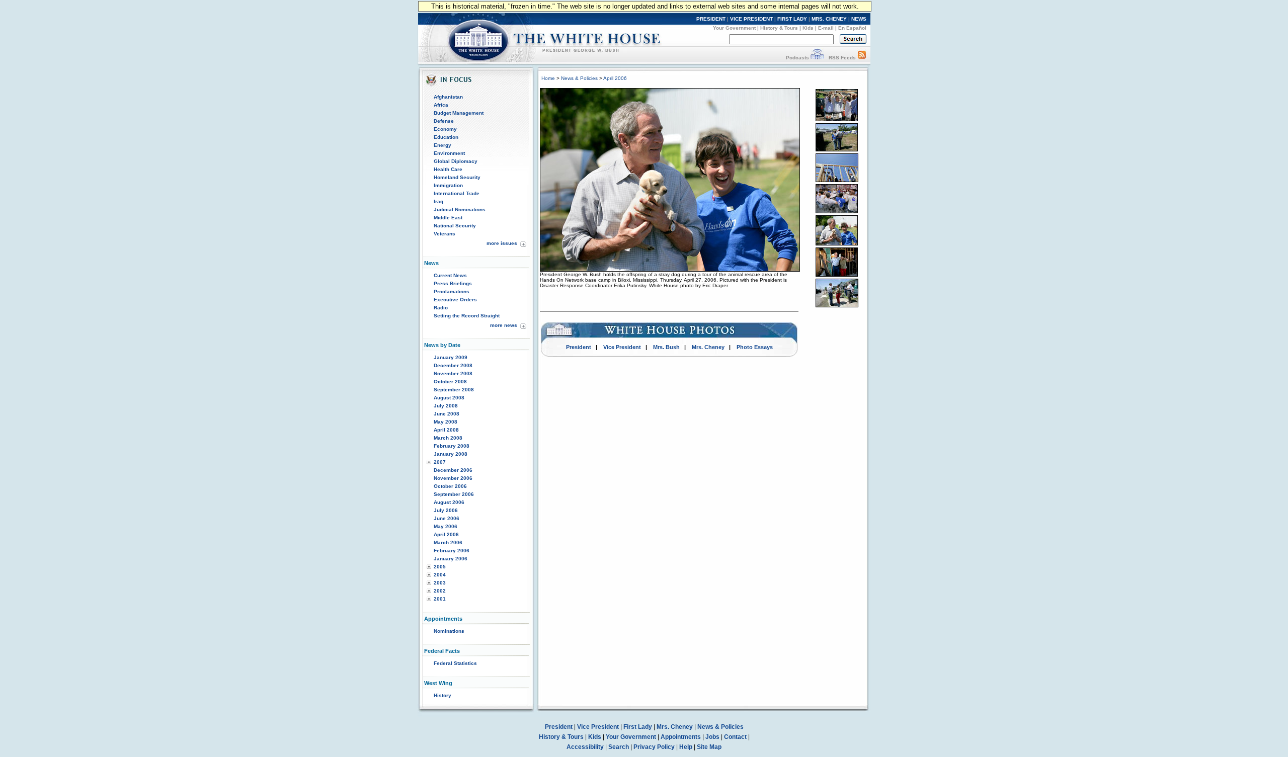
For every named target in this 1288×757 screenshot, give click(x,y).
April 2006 (446, 534)
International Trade (456, 193)
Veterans (444, 233)
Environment (449, 153)
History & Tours (779, 28)
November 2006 (453, 478)
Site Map (709, 746)
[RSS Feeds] (861, 57)
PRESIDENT (711, 19)
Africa (441, 105)
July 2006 (446, 510)
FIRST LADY (792, 19)
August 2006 (449, 502)
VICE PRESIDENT (751, 19)
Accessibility (585, 746)
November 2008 (453, 373)
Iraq (438, 201)
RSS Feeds (842, 57)
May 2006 (445, 526)
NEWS (858, 19)
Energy (442, 145)
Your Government (734, 28)
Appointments (681, 736)
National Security (455, 225)
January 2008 (450, 454)
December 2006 (453, 470)
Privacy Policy (654, 746)
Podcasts (797, 57)
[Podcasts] (817, 57)
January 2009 (450, 357)
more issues (502, 243)
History (442, 695)
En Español (852, 28)
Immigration (448, 185)
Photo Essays (755, 347)
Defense (444, 121)
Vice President (622, 347)
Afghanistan (448, 97)
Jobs (712, 736)
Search (618, 746)
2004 (440, 574)
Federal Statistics (455, 663)
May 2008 (445, 422)
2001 (440, 599)
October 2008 (450, 381)
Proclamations (451, 291)
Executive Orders (455, 299)
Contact (735, 736)
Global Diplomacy (455, 161)
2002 (440, 591)
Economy (445, 129)
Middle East (448, 217)
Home (548, 78)
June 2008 (446, 413)
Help (685, 746)
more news (503, 325)
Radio (441, 307)
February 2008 (451, 446)
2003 (440, 582)
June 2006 (446, 518)
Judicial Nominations (460, 209)
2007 (440, 462)
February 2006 (451, 550)
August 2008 (449, 397)
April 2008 (446, 430)
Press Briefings (453, 283)
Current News (450, 275)
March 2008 (448, 438)
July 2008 (446, 405)
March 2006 (448, 542)
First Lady (637, 726)
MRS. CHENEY (829, 19)
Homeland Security (457, 177)
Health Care (448, 169)
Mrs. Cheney (708, 347)
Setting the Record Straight (467, 315)
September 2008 (454, 389)
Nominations (449, 631)
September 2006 (454, 494)
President (578, 347)
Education (446, 137)
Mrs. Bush (666, 347)
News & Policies (579, 78)
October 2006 (450, 486)
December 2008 (453, 365)
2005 (440, 566)
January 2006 (450, 558)
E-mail (826, 28)
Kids (808, 28)
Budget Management (459, 113)
